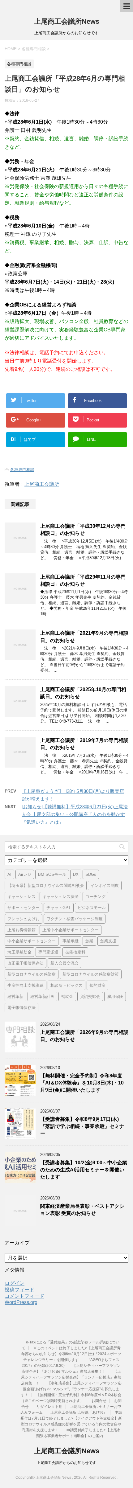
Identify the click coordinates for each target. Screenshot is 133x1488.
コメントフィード (24, 1296)
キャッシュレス (21, 896)
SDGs (90, 874)
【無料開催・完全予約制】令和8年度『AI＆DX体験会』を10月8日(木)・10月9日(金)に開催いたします (82, 1083)
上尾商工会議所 (41, 484)
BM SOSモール (52, 874)
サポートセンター (23, 907)
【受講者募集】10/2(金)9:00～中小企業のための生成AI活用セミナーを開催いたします (83, 1170)
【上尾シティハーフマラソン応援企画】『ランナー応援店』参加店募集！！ (71, 1377)
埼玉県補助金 (19, 952)
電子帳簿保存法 (21, 1007)
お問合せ (99, 1401)
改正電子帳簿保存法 (25, 963)
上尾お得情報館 (21, 930)
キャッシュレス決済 (60, 896)
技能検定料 (75, 952)
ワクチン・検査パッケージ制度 (74, 918)
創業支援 (108, 941)
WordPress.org (21, 1302)
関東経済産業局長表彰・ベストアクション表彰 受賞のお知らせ (82, 1209)
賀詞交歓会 (90, 996)
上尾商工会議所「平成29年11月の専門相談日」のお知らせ (83, 580)
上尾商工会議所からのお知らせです (66, 1463)
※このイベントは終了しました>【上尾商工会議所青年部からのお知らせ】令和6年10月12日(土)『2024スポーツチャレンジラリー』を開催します (71, 1354)
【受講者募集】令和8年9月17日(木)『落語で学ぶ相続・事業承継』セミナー (82, 1126)
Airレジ (24, 874)
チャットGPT (58, 907)
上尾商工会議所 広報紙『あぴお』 (78, 1412)
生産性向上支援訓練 (25, 985)
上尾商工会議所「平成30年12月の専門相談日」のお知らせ (83, 529)
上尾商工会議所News (66, 21)
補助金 (67, 996)
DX (76, 874)
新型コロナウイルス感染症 (31, 974)
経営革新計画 (42, 996)
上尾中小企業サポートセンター (70, 930)
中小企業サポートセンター (31, 941)
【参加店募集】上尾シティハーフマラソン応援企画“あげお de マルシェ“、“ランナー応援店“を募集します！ (71, 1389)
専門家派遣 (48, 952)
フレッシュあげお (23, 918)
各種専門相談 (22, 469)
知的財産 (97, 985)
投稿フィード (19, 1289)
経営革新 (15, 996)
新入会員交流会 (64, 963)
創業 (89, 941)
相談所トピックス (66, 985)
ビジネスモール (92, 907)
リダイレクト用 (49, 1406)
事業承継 (70, 941)
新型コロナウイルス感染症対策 (90, 974)
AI (9, 874)
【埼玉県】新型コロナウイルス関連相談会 (45, 885)
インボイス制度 (105, 885)
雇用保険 (115, 996)
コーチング (95, 896)
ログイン (14, 1283)
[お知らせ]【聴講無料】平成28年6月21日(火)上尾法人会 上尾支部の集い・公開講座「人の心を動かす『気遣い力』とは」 (75, 814)
